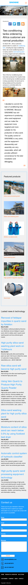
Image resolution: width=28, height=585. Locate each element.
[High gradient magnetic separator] (14, 269)
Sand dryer (7, 298)
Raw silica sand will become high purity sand (13, 367)
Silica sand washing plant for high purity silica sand (14, 413)
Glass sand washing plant (11, 216)
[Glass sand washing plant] (14, 208)
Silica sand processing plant (12, 196)
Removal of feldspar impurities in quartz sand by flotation (13, 321)
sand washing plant (18, 52)
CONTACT (21, 578)
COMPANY (11, 578)
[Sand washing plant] (14, 248)
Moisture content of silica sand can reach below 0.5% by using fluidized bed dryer (14, 431)
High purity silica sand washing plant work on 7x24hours (12, 346)
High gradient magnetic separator (13, 278)
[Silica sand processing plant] (14, 187)
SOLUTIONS (21, 574)
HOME (2, 574)
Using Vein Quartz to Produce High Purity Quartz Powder (11, 384)
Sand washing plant (9, 257)
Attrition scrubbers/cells (10, 237)
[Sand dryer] (14, 289)
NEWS (16, 578)
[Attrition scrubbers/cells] (14, 228)
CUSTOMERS (4, 578)
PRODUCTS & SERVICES (11, 574)
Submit (8, 555)
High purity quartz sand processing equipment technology (13, 474)
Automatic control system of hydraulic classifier (14, 454)
